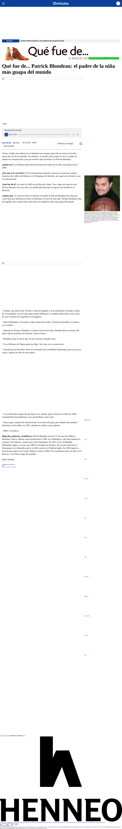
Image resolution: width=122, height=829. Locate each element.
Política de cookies (30, 822)
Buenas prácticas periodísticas (86, 822)
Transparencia (38, 822)
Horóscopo (87, 420)
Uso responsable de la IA (100, 822)
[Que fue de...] (61, 53)
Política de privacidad (21, 822)
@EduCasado (87, 222)
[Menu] (3, 3)
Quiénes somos (75, 822)
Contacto (70, 822)
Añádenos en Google (65, 144)
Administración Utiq (63, 822)
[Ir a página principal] (61, 3)
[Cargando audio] (6, 134)
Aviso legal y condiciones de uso (8, 822)
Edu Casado (9, 146)
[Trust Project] (7, 464)
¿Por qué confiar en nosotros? (9, 467)
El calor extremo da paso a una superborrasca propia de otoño (42, 41)
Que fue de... (7, 143)
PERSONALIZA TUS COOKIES (50, 822)
